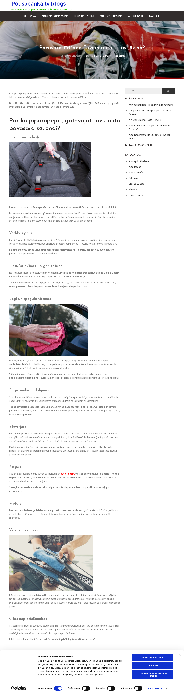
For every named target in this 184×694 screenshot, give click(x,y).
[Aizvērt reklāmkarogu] (180, 655)
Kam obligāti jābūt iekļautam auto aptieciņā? (152, 104)
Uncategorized (136, 194)
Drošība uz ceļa (84, 16)
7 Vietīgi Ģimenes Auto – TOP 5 (145, 119)
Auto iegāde (135, 16)
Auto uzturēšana (111, 16)
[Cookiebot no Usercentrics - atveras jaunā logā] (18, 688)
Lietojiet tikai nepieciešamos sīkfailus (153, 674)
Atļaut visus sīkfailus (152, 657)
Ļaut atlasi (152, 665)
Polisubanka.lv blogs (38, 3)
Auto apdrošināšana (55, 16)
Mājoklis (154, 16)
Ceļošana (30, 16)
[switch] (86, 688)
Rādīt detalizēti (155, 688)
